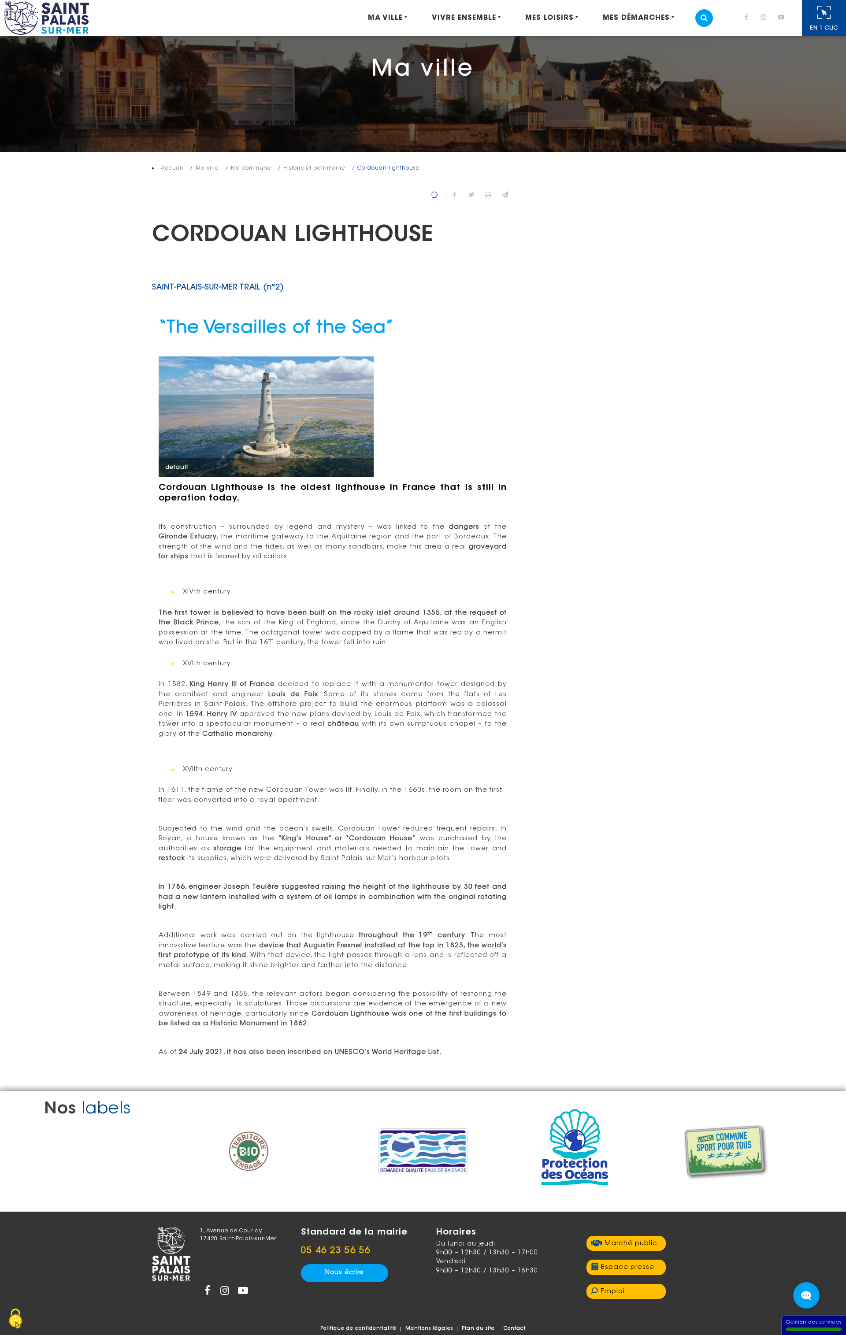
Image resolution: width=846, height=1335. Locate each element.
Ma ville (385, 18)
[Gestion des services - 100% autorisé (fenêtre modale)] (15, 1319)
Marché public (631, 1243)
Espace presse (627, 1267)
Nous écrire (344, 1273)
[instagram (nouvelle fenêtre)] (765, 18)
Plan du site (478, 1328)
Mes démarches (636, 18)
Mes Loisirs (549, 18)
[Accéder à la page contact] (806, 1295)
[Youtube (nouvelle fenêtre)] (782, 18)
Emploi (613, 1291)
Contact (515, 1328)
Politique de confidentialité (358, 1328)
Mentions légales (429, 1328)
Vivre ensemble (464, 18)
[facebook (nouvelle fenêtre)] (748, 18)
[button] (505, 196)
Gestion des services (814, 1322)
